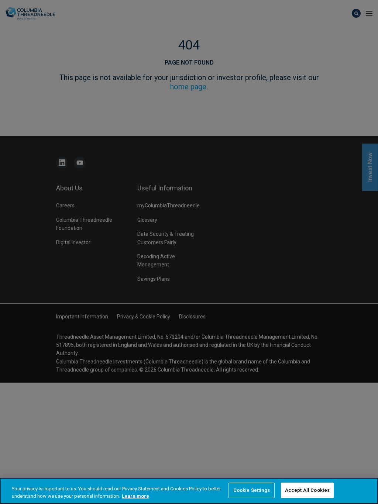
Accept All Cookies (307, 490)
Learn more (135, 496)
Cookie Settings (251, 490)
